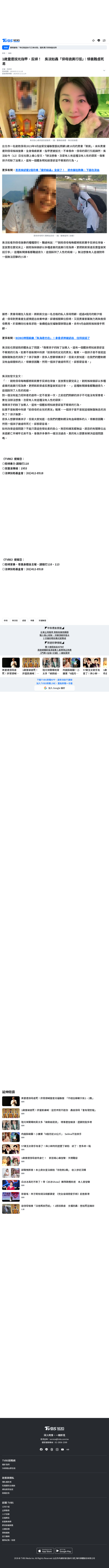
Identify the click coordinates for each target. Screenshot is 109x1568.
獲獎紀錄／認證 (8, 1540)
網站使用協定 (7, 1489)
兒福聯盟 (42, 620)
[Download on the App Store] (45, 1551)
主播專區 (6, 1517)
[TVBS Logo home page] (11, 40)
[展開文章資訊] (104, 70)
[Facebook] (41, 1449)
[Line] (46, 1449)
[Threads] (51, 1449)
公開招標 (6, 1529)
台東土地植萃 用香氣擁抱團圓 (54, 632)
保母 (6, 620)
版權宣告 (6, 1493)
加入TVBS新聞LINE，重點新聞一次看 (54, 683)
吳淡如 (15, 620)
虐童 (24, 620)
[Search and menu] (104, 40)
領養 (32, 620)
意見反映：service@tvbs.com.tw (54, 1439)
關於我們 (6, 1464)
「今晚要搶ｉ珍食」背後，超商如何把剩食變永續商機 (32, 47)
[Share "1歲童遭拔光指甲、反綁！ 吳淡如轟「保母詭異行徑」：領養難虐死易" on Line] (98, 40)
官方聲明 (6, 1536)
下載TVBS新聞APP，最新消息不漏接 (54, 679)
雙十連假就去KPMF (54, 646)
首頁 (3, 53)
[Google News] (67, 1449)
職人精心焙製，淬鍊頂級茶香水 (54, 635)
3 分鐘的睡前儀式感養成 (54, 638)
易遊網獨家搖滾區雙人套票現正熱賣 (54, 649)
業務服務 (6, 1532)
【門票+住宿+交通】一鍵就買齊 (54, 652)
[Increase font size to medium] (93, 40)
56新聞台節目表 (8, 1468)
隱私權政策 (6, 1482)
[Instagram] (57, 1449)
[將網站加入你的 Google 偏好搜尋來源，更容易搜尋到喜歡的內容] (54, 688)
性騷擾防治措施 (8, 1485)
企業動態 (6, 1510)
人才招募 (6, 1514)
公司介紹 (6, 1506)
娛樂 (9, 53)
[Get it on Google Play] (63, 1551)
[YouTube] (62, 1449)
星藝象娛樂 (6, 1521)
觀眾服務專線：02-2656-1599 (54, 1442)
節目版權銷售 (7, 1525)
